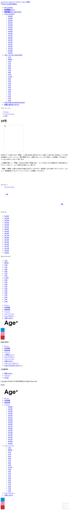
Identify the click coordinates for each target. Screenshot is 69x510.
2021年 (10, 27)
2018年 (10, 33)
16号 (9, 96)
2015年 (10, 40)
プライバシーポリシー (11, 363)
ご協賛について (9, 355)
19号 (9, 89)
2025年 (10, 18)
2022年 (10, 25)
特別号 (10, 59)
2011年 (10, 48)
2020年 (10, 29)
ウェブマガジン (9, 316)
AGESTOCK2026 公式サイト (13, 365)
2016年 (10, 38)
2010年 (10, 53)
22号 (9, 83)
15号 (9, 98)
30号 (9, 66)
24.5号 (10, 76)
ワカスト (7, 375)
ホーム (6, 305)
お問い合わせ (8, 318)
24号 (9, 79)
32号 (9, 61)
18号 (9, 92)
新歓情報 (7, 309)
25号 (9, 74)
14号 (9, 100)
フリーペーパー (9, 187)
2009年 (10, 51)
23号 (9, 81)
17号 (9, 94)
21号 (9, 85)
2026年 (10, 16)
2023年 (10, 23)
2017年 (10, 36)
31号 (9, 64)
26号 (9, 72)
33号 (9, 57)
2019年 (10, 31)
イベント (7, 312)
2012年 (10, 46)
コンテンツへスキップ (8, 2)
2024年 (10, 20)
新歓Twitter (8, 373)
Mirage (6, 378)
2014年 (10, 42)
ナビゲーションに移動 (22, 2)
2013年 (10, 44)
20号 (9, 87)
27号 (9, 70)
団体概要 (7, 307)
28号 (9, 68)
